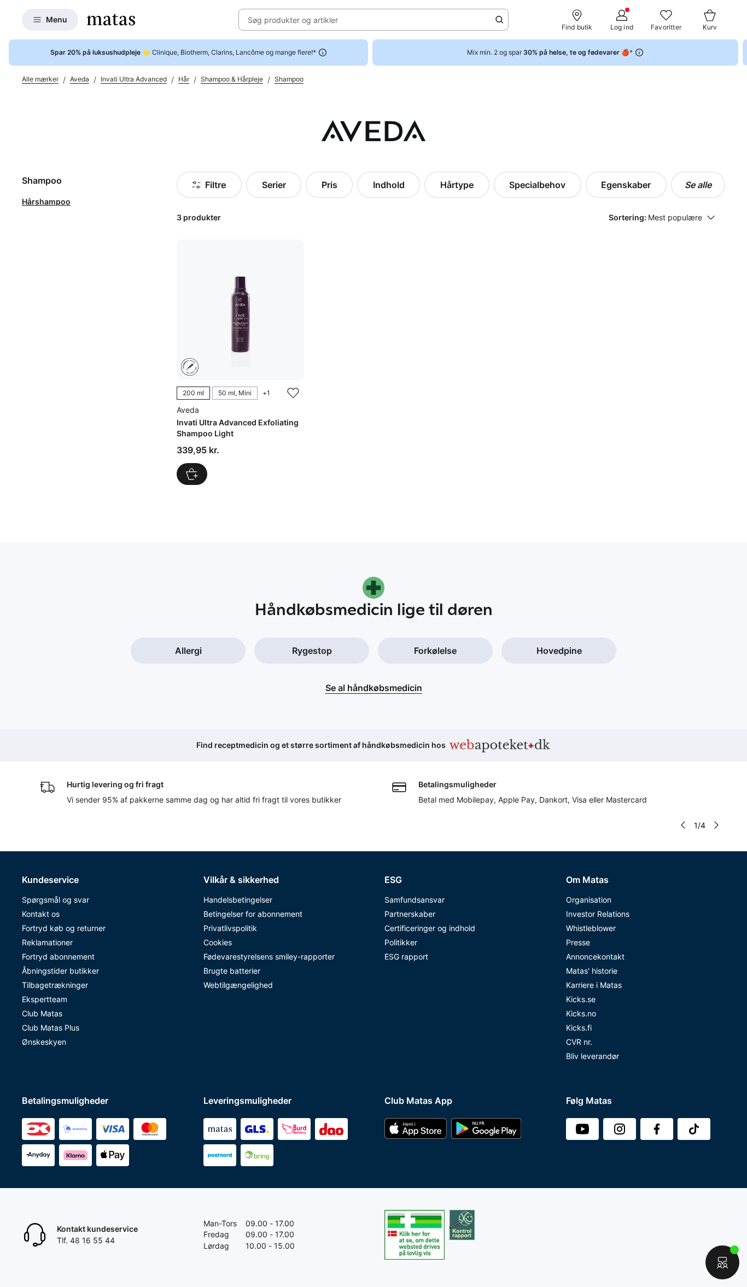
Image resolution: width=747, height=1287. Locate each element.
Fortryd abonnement (58, 956)
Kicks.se (581, 999)
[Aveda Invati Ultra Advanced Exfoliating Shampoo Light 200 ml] (240, 362)
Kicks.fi (579, 1027)
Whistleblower (591, 928)
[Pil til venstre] (683, 825)
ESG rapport (406, 956)
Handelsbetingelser (237, 899)
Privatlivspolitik (230, 928)
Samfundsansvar (414, 899)
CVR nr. (579, 1041)
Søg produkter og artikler (293, 20)
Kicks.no (581, 1013)
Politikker (400, 942)
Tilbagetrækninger (55, 985)
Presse (578, 942)
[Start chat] (722, 1262)
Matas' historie (591, 970)
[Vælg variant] (192, 474)
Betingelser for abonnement (252, 914)
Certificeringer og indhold (429, 928)
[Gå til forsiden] (111, 20)
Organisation (588, 899)
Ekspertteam (44, 999)
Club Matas (42, 1013)
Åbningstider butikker (60, 970)
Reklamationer (47, 942)
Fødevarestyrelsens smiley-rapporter (269, 956)
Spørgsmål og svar (55, 899)
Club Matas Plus (50, 1027)
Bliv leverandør (592, 1056)
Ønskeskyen (44, 1041)
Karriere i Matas (594, 985)
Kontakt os (41, 914)
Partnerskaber (409, 914)
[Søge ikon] (499, 19)
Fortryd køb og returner (64, 928)
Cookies (217, 942)
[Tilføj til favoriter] (293, 393)
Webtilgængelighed (238, 985)
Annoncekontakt (595, 956)
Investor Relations (597, 914)
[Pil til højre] (738, 52)
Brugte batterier (231, 970)
